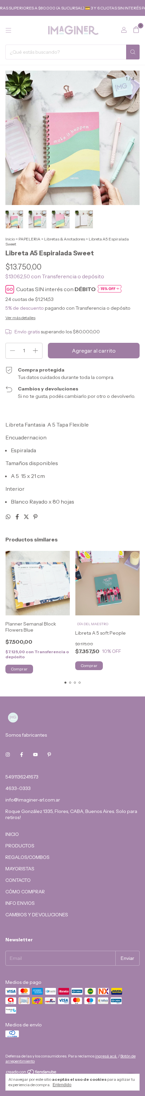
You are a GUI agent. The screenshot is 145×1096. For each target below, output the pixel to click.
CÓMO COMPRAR (25, 892)
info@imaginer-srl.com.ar (32, 800)
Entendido (62, 1084)
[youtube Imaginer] (35, 754)
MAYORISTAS (19, 869)
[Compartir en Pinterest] (35, 516)
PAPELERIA (29, 238)
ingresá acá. (106, 1056)
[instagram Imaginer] (7, 754)
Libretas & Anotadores (64, 238)
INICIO (12, 834)
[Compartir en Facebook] (17, 516)
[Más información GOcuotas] (109, 289)
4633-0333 (18, 788)
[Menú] (8, 30)
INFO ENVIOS (20, 903)
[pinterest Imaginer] (49, 754)
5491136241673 (21, 777)
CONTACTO (18, 880)
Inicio (10, 238)
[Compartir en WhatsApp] (8, 516)
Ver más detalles (20, 317)
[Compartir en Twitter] (27, 516)
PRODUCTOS (19, 846)
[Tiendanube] (31, 1073)
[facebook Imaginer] (21, 754)
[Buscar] (133, 52)
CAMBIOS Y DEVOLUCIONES (36, 915)
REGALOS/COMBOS (27, 857)
